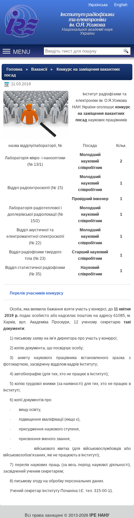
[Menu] (6, 51)
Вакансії (39, 69)
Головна (14, 69)
